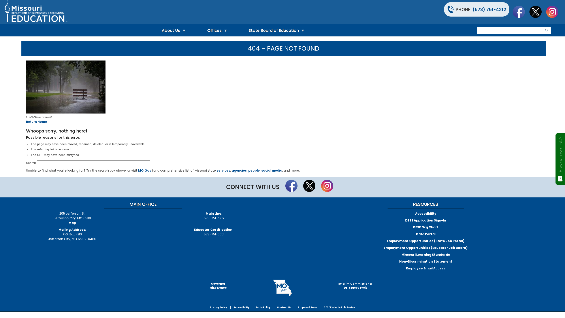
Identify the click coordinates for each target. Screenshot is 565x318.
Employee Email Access (425, 268)
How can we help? (560, 154)
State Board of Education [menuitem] (272, 31)
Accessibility (425, 213)
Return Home (36, 121)
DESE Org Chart (426, 227)
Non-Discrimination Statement (425, 261)
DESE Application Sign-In (425, 220)
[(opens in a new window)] (132, 88)
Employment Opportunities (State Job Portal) (426, 241)
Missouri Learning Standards (425, 254)
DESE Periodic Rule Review (339, 307)
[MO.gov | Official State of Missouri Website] (282, 288)
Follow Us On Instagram (554, 12)
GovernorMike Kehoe (218, 286)
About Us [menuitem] (170, 31)
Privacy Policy (218, 307)
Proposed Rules (307, 307)
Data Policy (263, 307)
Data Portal (425, 234)
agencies (239, 170)
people (254, 170)
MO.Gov (144, 170)
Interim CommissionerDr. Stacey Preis (355, 286)
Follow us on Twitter (537, 12)
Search (31, 163)
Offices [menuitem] (213, 31)
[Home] (143, 12)
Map (72, 223)
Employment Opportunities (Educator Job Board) (426, 248)
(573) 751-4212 (489, 9)
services (223, 170)
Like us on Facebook (520, 12)
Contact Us (284, 307)
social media (271, 170)
